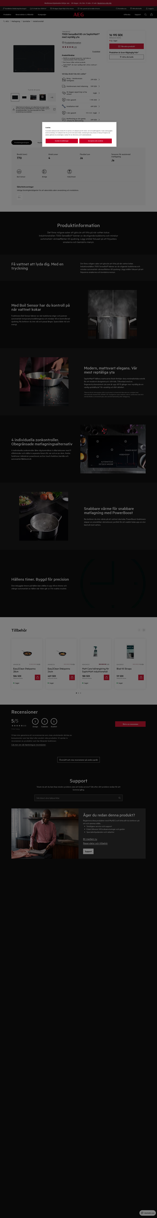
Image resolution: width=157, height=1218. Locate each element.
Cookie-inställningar (62, 141)
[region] (79, 134)
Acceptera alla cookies (95, 141)
